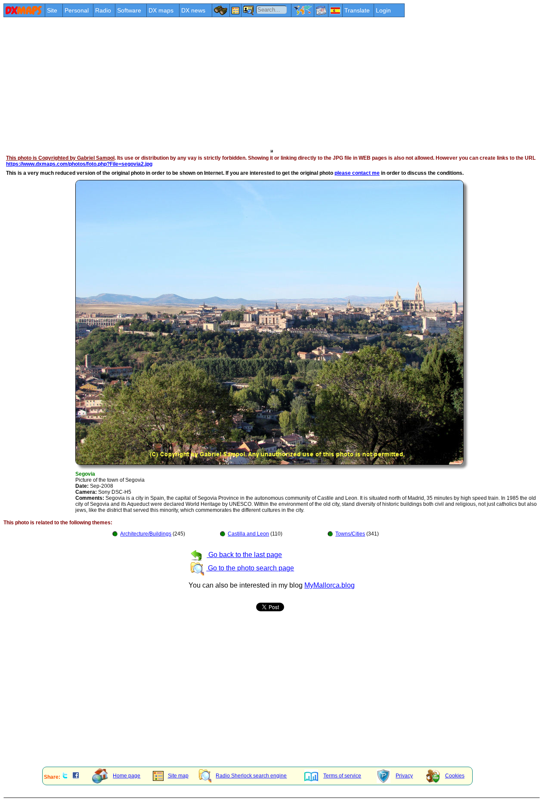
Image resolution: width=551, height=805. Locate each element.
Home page (126, 776)
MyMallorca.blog (329, 585)
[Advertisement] (261, 82)
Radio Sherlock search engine (251, 776)
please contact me (357, 173)
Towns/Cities (350, 534)
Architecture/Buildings (145, 534)
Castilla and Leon (248, 534)
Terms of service (342, 776)
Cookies (454, 776)
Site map (178, 776)
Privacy (404, 776)
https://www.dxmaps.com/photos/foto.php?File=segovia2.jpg (79, 164)
